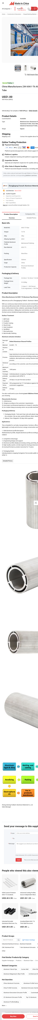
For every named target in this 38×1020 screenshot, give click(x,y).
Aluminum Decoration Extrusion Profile (15, 992)
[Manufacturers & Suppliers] (19, 3)
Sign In (5, 205)
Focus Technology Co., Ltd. (25, 1012)
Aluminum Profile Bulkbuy (11, 1002)
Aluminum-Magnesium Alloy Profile (14, 974)
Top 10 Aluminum (31, 997)
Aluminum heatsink (25, 944)
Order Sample (33, 110)
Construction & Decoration (14, 14)
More (3, 1005)
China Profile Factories (10, 988)
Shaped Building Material (29, 14)
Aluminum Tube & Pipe (10, 969)
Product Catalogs (29, 940)
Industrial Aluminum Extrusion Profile (11, 944)
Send (18, 860)
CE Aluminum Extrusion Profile (13, 997)
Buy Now (13, 1016)
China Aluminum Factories (11, 983)
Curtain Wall (24, 969)
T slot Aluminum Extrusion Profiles (28, 947)
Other (3, 951)
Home (3, 14)
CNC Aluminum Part (8, 947)
